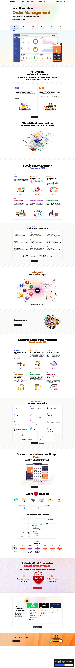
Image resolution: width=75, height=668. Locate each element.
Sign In (64, 1)
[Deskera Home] (12, 1)
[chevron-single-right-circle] (61, 626)
